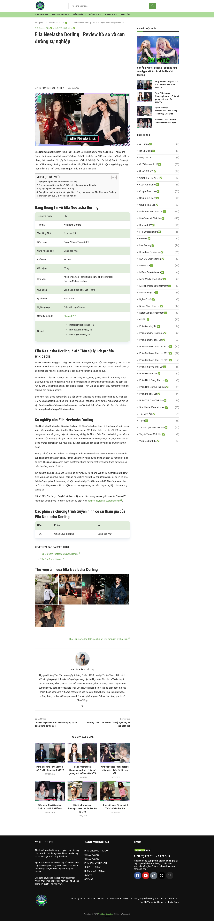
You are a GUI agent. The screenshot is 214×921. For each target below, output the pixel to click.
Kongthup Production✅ (159, 252)
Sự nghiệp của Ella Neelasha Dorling (56, 188)
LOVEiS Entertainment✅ (159, 258)
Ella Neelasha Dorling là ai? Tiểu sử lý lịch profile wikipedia (67, 185)
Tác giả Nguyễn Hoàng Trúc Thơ (148, 898)
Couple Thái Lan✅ (159, 204)
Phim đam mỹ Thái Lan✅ (159, 339)
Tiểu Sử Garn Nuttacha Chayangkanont (59, 554)
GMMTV (88, 875)
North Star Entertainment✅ (159, 312)
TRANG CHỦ (41, 14)
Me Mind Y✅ (159, 265)
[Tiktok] (153, 875)
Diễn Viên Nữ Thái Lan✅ (159, 218)
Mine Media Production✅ (159, 279)
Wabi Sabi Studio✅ (159, 441)
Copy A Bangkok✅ (159, 184)
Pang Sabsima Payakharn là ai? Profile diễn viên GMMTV (166, 84)
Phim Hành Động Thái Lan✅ (159, 380)
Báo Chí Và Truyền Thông (151, 902)
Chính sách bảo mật (96, 898)
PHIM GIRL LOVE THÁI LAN (96, 851)
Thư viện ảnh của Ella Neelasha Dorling (58, 196)
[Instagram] (169, 875)
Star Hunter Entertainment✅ (159, 407)
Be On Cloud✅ (159, 151)
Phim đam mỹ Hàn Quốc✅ (159, 333)
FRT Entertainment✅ (159, 231)
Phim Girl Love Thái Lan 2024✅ (159, 346)
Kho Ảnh (110, 14)
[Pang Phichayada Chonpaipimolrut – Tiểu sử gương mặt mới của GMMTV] (82, 753)
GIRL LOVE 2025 (91, 859)
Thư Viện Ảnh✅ (159, 414)
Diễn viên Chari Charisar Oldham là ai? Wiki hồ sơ (166, 121)
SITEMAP (88, 879)
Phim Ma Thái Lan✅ (159, 393)
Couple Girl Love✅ (159, 198)
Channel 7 (69, 316)
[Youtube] (145, 875)
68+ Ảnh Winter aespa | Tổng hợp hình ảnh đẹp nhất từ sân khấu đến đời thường (157, 71)
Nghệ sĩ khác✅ (159, 299)
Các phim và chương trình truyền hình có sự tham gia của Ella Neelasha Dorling (77, 192)
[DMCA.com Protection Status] (142, 850)
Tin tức (125, 14)
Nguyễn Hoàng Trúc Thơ (53, 88)
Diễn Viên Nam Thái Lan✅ (159, 211)
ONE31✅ (159, 319)
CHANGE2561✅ (159, 171)
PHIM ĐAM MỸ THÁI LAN (95, 863)
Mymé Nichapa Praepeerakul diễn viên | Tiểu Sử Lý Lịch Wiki (115, 770)
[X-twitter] (161, 875)
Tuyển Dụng (173, 902)
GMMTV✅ (159, 238)
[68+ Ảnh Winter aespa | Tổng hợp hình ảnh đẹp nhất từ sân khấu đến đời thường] (158, 50)
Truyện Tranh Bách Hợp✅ (159, 434)
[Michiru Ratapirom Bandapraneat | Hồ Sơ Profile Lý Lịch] (82, 791)
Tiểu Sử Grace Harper (51, 559)
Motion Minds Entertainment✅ (159, 286)
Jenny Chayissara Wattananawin (103, 500)
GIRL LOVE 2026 (91, 855)
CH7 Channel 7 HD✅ (58, 23)
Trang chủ (39, 23)
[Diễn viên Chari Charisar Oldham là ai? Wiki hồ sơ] (50, 791)
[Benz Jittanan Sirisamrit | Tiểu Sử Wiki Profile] (115, 791)
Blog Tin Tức (159, 157)
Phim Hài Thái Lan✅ (159, 373)
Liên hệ (171, 898)
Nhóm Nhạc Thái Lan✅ (159, 306)
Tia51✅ (159, 420)
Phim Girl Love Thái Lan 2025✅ (159, 353)
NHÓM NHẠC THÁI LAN (94, 871)
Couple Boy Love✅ (159, 191)
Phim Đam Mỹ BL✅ (159, 326)
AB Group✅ (159, 144)
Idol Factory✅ (159, 245)
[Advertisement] (82, 65)
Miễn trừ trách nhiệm (119, 898)
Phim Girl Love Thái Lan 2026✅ (159, 360)
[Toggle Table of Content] (112, 177)
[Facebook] (137, 875)
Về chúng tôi (76, 898)
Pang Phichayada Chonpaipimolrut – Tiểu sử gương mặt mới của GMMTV (82, 770)
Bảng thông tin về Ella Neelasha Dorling (58, 182)
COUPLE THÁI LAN (92, 867)
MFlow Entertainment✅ (159, 272)
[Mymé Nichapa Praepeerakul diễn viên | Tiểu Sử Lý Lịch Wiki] (115, 753)
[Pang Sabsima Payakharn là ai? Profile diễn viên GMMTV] (50, 753)
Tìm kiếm (152, 6)
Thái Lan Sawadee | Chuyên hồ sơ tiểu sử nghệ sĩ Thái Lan (98, 639)
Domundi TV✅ (159, 225)
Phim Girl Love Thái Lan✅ (159, 366)
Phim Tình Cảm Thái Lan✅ (159, 400)
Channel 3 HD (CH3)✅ (159, 177)
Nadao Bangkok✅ (159, 292)
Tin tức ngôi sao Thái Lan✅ (159, 427)
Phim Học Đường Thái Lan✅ (159, 387)
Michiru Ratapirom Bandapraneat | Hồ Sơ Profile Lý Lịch (82, 808)
